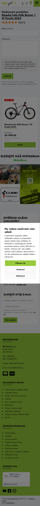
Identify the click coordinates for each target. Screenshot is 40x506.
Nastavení (20, 269)
